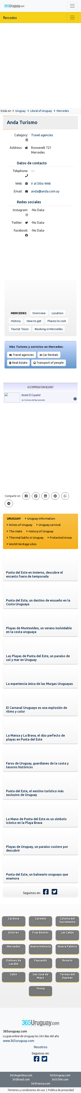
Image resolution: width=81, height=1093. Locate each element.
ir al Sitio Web (41, 183)
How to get (34, 321)
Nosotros (40, 1047)
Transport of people (50, 362)
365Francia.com (40, 1083)
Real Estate (20, 362)
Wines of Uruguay (20, 524)
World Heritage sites (23, 544)
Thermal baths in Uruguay (26, 537)
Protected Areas (61, 537)
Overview (39, 313)
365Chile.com (60, 1079)
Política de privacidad (61, 1090)
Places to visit (56, 321)
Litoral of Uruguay (41, 110)
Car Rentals (50, 354)
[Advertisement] (40, 65)
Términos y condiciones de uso (26, 1090)
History (16, 321)
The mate (15, 531)
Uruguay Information (41, 518)
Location (57, 313)
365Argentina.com (21, 1075)
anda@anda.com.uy (45, 191)
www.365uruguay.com (18, 1040)
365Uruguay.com (60, 1075)
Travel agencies (42, 135)
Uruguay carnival (50, 524)
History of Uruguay (41, 531)
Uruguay (20, 110)
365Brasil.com (21, 1079)
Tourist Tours (20, 329)
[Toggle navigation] (72, 6)
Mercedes (10, 17)
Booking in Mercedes (49, 329)
